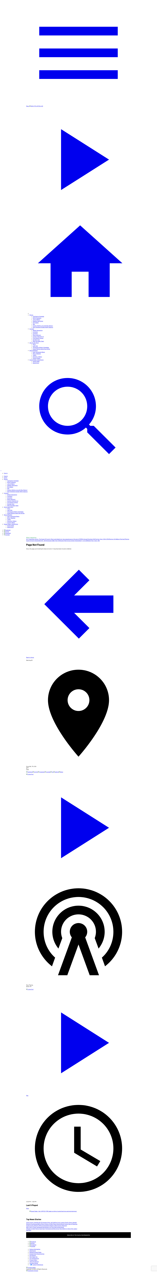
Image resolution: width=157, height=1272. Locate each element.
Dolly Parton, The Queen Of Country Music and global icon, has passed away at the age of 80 (56, 539)
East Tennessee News (39, 352)
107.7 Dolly (29, 539)
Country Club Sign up (38, 336)
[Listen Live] (78, 826)
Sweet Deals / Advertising (36, 360)
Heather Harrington (38, 321)
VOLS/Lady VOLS (34, 342)
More (27, 1208)
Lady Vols (35, 346)
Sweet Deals (36, 361)
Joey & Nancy (36, 319)
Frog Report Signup (38, 338)
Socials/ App (36, 339)
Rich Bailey (36, 322)
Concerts (35, 333)
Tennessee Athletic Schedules (41, 347)
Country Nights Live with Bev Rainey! (43, 325)
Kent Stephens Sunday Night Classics (43, 327)
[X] (6, 531)
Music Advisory (37, 335)
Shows (31, 315)
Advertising (36, 363)
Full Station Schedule (38, 316)
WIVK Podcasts (37, 318)
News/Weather (33, 350)
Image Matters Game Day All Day (41, 349)
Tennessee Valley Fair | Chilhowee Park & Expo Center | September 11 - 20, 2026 (67, 540)
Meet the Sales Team (38, 341)
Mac (34, 324)
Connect (31, 329)
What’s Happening (38, 330)
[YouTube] (7, 534)
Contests (35, 332)
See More (28, 1230)
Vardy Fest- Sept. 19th (94, 540)
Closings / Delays (37, 356)
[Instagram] (7, 533)
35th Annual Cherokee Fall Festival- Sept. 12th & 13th (95, 539)
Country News (36, 358)
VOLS (34, 344)
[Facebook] (7, 530)
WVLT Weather (37, 353)
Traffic (34, 355)
